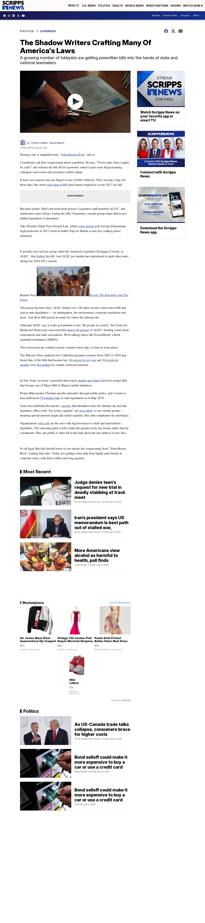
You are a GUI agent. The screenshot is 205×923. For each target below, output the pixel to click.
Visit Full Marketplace (120, 603)
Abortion (156, 15)
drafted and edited (89, 380)
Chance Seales (39, 142)
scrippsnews (5, 15)
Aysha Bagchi (56, 142)
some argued (86, 226)
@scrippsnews (24, 15)
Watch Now (192, 5)
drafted (40, 256)
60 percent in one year (82, 360)
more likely (86, 410)
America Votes (170, 15)
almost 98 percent (78, 330)
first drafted (44, 365)
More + (196, 15)
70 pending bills (50, 398)
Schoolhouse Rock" (73, 154)
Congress (185, 15)
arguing (66, 406)
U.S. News (89, 5)
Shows (176, 5)
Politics (104, 5)
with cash (43, 423)
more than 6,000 (57, 185)
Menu (72, 5)
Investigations (157, 5)
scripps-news (14, 15)
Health (117, 5)
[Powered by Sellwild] (126, 700)
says (44, 325)
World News (134, 5)
